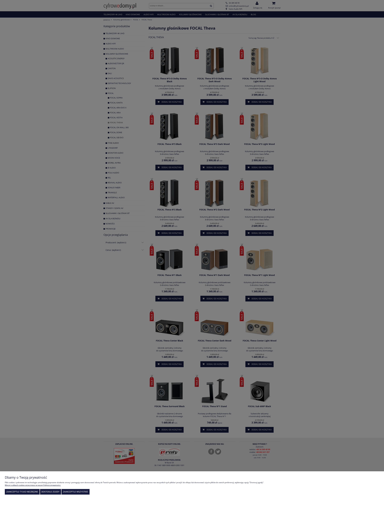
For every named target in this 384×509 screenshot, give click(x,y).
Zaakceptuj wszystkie (75, 492)
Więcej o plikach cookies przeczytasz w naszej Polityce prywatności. (33, 485)
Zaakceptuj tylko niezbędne (22, 492)
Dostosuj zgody (50, 492)
